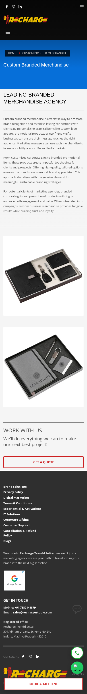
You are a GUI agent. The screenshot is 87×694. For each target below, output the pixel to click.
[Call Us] (77, 653)
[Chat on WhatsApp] (77, 668)
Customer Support (16, 525)
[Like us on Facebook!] (23, 656)
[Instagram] (13, 6)
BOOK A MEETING (44, 684)
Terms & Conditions (17, 503)
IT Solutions (11, 514)
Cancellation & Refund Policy (19, 533)
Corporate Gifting (16, 520)
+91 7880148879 (25, 607)
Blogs (7, 541)
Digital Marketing (16, 498)
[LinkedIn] (20, 6)
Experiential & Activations (22, 509)
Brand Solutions (15, 487)
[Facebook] (6, 6)
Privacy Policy (13, 492)
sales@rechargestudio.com (32, 612)
